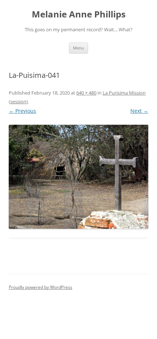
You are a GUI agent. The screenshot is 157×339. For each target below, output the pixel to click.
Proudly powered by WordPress (40, 287)
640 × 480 (86, 92)
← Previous (22, 110)
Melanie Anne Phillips (79, 14)
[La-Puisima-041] (78, 177)
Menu (78, 48)
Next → (139, 110)
